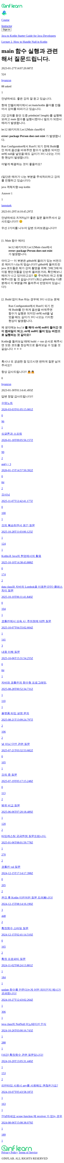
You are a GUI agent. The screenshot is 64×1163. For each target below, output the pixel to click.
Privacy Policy (9, 1152)
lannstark (6, 205)
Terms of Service (28, 1152)
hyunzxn (6, 80)
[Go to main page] (32, 1148)
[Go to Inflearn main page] (32, 5)
